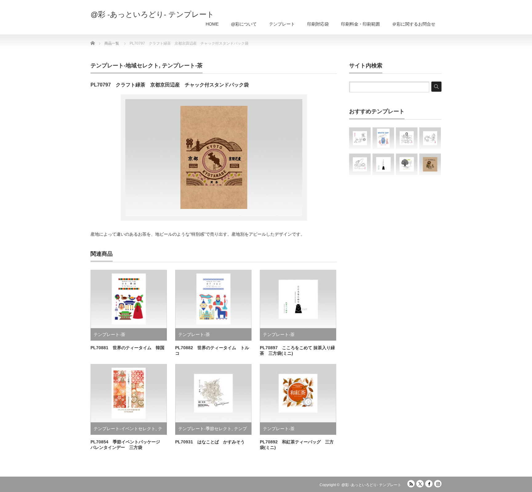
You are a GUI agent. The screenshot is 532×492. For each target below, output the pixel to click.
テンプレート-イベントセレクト (124, 428)
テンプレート (282, 24)
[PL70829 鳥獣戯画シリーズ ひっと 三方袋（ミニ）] (360, 164)
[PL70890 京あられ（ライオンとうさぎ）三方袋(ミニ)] (430, 164)
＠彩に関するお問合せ (413, 24)
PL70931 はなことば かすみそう (210, 441)
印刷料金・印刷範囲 (360, 24)
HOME (212, 24)
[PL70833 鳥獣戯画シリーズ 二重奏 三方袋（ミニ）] (430, 138)
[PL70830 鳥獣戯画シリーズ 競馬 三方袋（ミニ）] (406, 138)
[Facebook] (429, 483)
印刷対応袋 (318, 24)
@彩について (244, 24)
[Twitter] (420, 483)
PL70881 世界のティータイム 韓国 (127, 347)
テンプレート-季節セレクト (205, 428)
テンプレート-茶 (182, 65)
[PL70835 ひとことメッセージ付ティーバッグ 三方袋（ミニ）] (406, 164)
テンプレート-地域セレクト (125, 65)
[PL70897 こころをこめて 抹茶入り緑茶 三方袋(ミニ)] (383, 164)
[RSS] (411, 483)
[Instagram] (437, 483)
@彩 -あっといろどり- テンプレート (152, 14)
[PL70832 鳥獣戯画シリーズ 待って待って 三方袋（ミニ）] (360, 138)
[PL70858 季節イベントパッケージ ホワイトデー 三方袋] (383, 138)
